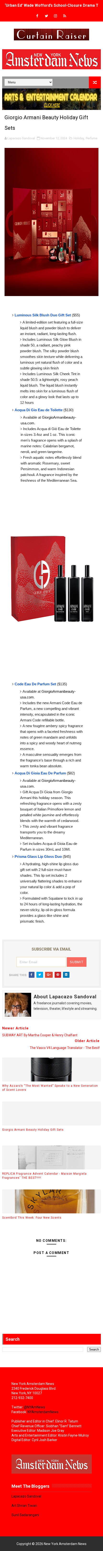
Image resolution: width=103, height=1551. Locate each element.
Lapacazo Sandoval (26, 1496)
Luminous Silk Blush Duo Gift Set (43, 315)
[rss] (64, 16)
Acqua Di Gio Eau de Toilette (39, 410)
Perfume (91, 138)
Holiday (79, 138)
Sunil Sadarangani (25, 1515)
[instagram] (55, 16)
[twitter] (46, 16)
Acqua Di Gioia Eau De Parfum (40, 773)
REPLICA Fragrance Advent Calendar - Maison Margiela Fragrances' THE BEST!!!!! (44, 1175)
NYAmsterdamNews (43, 1412)
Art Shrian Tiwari (24, 1506)
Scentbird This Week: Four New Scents (32, 1217)
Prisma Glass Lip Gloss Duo (38, 857)
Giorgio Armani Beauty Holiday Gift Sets (33, 1129)
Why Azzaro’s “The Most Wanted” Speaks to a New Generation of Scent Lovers (50, 1088)
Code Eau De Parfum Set (35, 684)
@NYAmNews (34, 1407)
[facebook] (37, 16)
